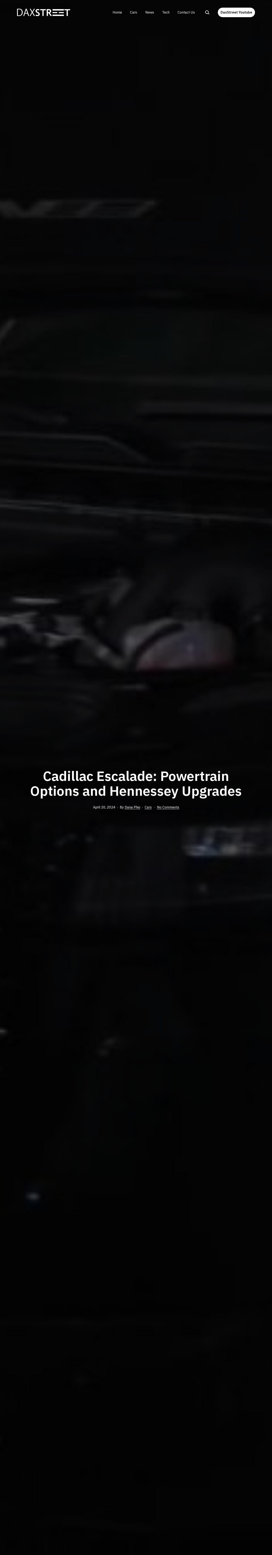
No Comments (168, 807)
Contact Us (186, 12)
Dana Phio (132, 807)
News (149, 12)
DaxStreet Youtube (236, 12)
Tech (166, 12)
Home (117, 12)
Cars (133, 12)
